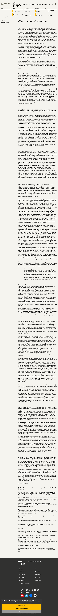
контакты (44, 4)
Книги (21, 569)
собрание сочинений (39, 14)
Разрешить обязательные (21, 608)
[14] (19, 548)
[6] (19, 516)
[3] (19, 497)
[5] (19, 509)
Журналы (22, 574)
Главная (3, 17)
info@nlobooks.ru (26, 592)
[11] (19, 535)
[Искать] (49, 4)
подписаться (45, 1)
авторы (39, 4)
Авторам (21, 577)
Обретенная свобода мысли (14, 17)
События (37, 572)
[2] (19, 492)
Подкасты (22, 580)
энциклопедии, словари (51, 14)
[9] (19, 528)
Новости (37, 577)
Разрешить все (21, 605)
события (34, 4)
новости (28, 4)
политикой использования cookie (18, 601)
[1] (18, 488)
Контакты (38, 580)
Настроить (21, 611)
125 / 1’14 (3, 20)
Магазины (38, 574)
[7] (19, 520)
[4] (19, 503)
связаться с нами (53, 1)
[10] (19, 531)
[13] (19, 545)
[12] (19, 540)
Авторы (21, 572)
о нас (23, 4)
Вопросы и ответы (24, 583)
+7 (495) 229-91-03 (30, 590)
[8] (19, 524)
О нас (36, 569)
